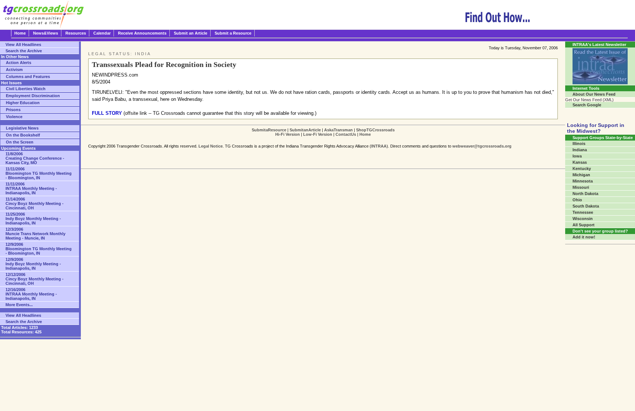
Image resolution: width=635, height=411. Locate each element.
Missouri (581, 187)
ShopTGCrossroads (375, 130)
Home (20, 33)
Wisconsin (583, 218)
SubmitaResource (269, 130)
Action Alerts (18, 62)
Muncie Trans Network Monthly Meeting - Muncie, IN (35, 233)
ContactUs (346, 134)
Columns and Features (28, 76)
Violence (14, 116)
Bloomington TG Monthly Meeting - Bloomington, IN (39, 173)
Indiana (580, 150)
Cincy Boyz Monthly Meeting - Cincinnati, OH (35, 203)
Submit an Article (190, 33)
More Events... (19, 304)
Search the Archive (24, 51)
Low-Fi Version (317, 134)
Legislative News (22, 128)
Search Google (587, 105)
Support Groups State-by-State (603, 137)
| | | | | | (323, 132)
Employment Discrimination (33, 95)
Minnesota (583, 181)
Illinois (579, 143)
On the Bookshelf (23, 135)
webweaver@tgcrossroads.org (482, 146)
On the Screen (19, 142)
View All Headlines (23, 44)
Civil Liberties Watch (26, 88)
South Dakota (586, 206)
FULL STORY (107, 113)
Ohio (577, 200)
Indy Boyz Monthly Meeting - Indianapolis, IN (33, 218)
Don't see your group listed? (600, 231)
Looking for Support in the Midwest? (595, 128)
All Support (584, 225)
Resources (75, 33)
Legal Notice (210, 146)
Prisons (13, 109)
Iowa (577, 156)
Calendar (102, 33)
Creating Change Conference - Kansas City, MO (35, 158)
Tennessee (583, 212)
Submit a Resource (233, 33)
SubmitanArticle (305, 130)
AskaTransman (338, 130)
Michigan (581, 175)
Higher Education (23, 102)
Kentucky (582, 168)
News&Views (45, 33)
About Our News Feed (594, 94)
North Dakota (585, 193)
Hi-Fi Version (287, 134)
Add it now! (584, 237)
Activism (14, 69)
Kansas (580, 162)
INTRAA (379, 146)
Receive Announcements (142, 33)
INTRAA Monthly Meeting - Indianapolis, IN (31, 188)
